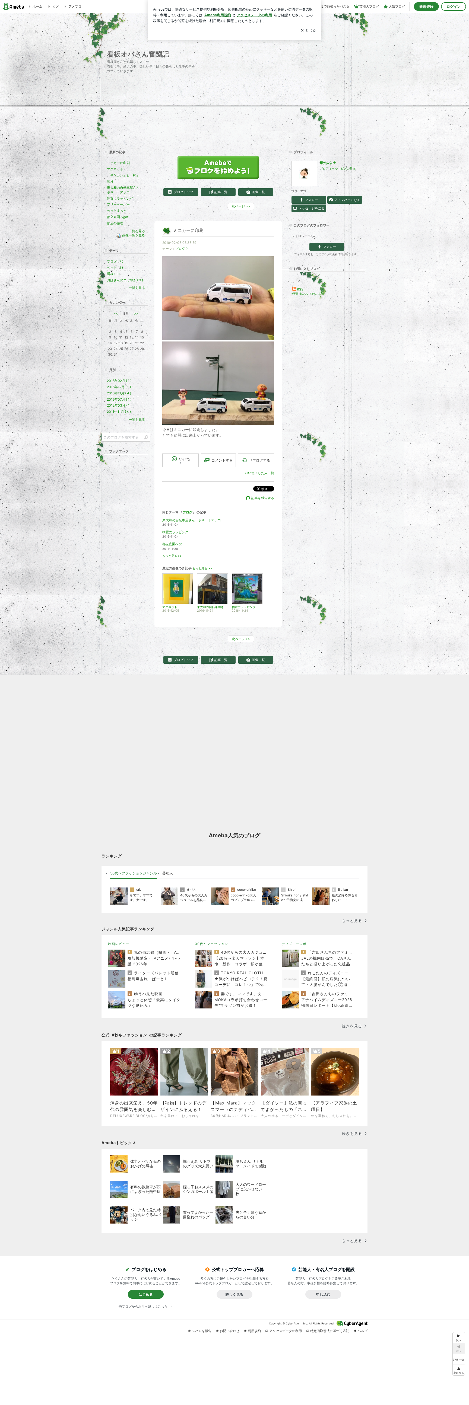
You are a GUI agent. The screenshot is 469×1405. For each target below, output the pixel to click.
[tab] (133, 873)
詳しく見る (234, 1294)
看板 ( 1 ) (113, 274)
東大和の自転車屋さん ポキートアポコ (191, 520)
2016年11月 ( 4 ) (119, 393)
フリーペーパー (118, 204)
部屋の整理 (115, 223)
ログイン (453, 6)
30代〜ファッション (211, 944)
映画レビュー (118, 944)
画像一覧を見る (133, 236)
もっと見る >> (172, 556)
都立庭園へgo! (172, 544)
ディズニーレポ (294, 944)
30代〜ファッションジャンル (133, 873)
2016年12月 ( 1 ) (119, 387)
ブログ (180, 249)
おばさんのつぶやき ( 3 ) (125, 280)
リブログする (259, 460)
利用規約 (254, 1331)
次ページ (241, 206)
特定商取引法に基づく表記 (329, 1331)
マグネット (115, 169)
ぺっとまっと (116, 211)
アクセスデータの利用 (285, 1331)
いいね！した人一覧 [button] (259, 473)
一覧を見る (137, 231)
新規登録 (426, 6)
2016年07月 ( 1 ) (119, 399)
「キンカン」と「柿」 (123, 175)
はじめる (146, 1294)
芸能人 (167, 873)
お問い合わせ (229, 1331)
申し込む (323, 1294)
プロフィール (329, 168)
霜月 (110, 181)
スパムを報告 (201, 1331)
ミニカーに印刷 (188, 230)
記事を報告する (262, 498)
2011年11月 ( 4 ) (119, 412)
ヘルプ (362, 1331)
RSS (300, 289)
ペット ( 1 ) (115, 268)
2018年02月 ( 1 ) (119, 381)
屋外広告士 (328, 163)
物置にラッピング (175, 532)
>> (136, 313)
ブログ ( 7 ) (115, 261)
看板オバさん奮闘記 (138, 54)
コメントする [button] (222, 460)
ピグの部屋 (348, 168)
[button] (458, 1370)
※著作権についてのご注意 (307, 293)
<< (115, 313)
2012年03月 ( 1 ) (119, 405)
